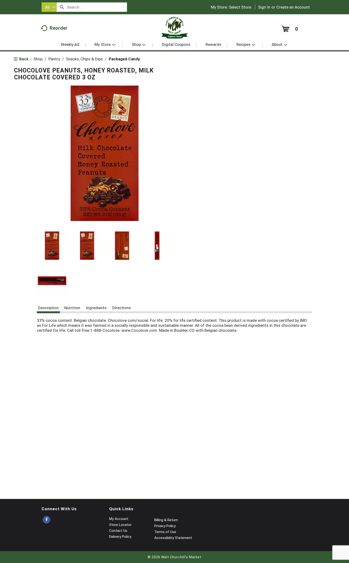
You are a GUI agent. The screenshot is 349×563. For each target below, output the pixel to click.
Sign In (264, 7)
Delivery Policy (120, 536)
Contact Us (118, 531)
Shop (37, 59)
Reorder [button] (58, 28)
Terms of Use (165, 532)
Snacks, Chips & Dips (84, 59)
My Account (118, 519)
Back (23, 59)
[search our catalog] (62, 7)
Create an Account (293, 7)
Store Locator (120, 525)
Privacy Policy (165, 526)
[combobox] (49, 7)
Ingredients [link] (96, 307)
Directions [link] (121, 307)
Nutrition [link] (72, 307)
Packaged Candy (124, 59)
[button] (52, 246)
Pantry (54, 59)
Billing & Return (166, 520)
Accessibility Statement (173, 538)
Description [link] (48, 307)
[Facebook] (46, 520)
